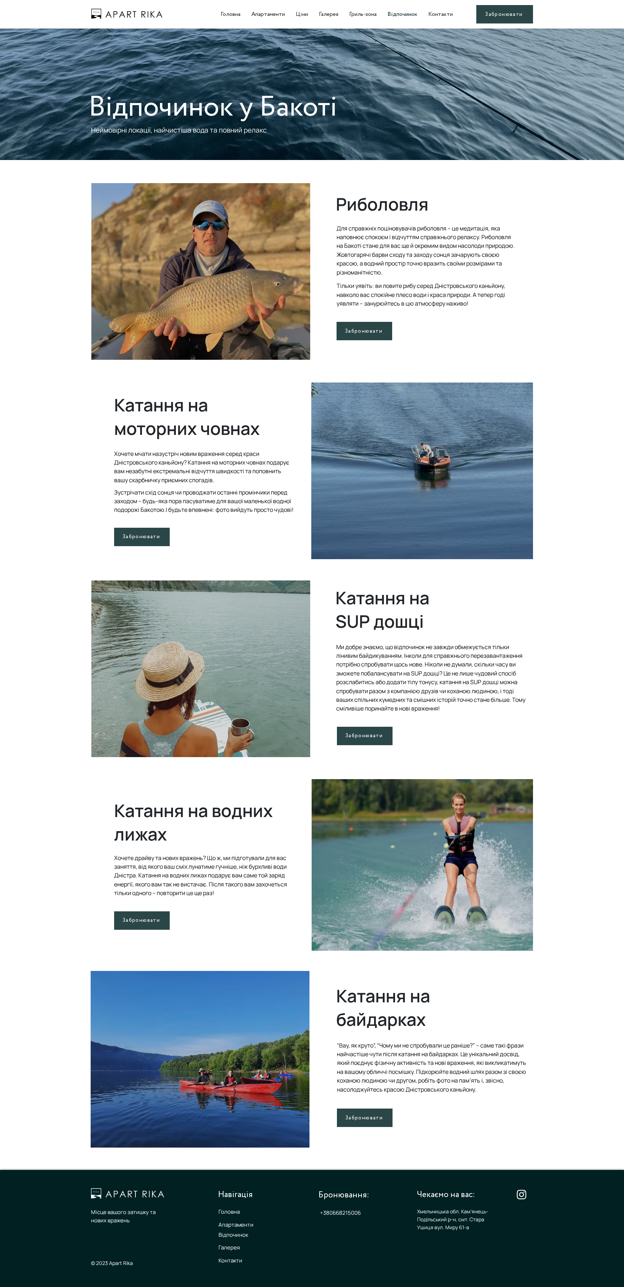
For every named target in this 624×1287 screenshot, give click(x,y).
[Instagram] (521, 1194)
